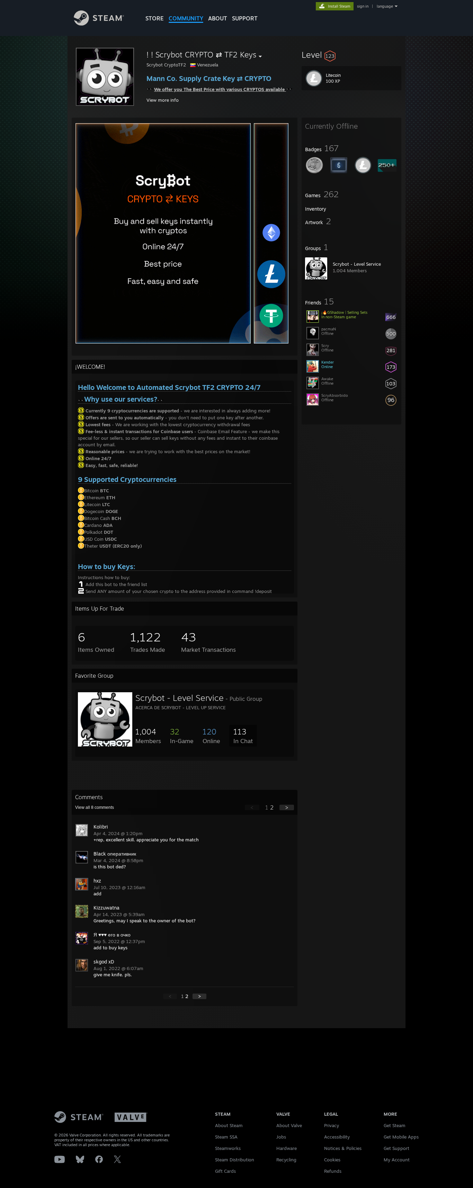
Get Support (396, 1148)
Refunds (332, 1171)
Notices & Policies (343, 1148)
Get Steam (394, 1125)
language (385, 6)
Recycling (286, 1159)
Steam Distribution (234, 1159)
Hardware (286, 1148)
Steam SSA (226, 1137)
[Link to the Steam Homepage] (99, 24)
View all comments (94, 807)
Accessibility (337, 1137)
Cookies (332, 1159)
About (217, 18)
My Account (397, 1159)
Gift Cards (225, 1171)
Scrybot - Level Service (357, 264)
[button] (351, 55)
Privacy (331, 1125)
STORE (154, 18)
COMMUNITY (186, 18)
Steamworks (228, 1148)
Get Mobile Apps (401, 1137)
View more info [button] (162, 100)
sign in (362, 6)
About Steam (229, 1125)
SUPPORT (245, 18)
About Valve (289, 1125)
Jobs (281, 1137)
